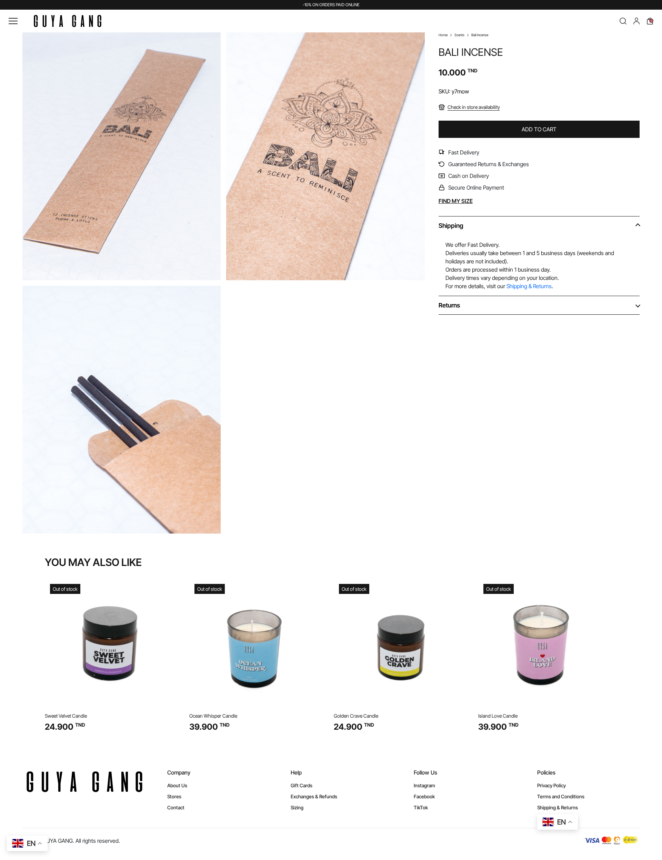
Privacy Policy (551, 785)
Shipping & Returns (529, 286)
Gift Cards (301, 785)
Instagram (424, 785)
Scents (459, 35)
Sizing (297, 807)
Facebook (424, 796)
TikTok (421, 807)
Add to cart (539, 129)
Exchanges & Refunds (314, 796)
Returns (449, 305)
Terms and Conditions (560, 796)
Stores (174, 796)
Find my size (456, 201)
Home (443, 35)
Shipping (451, 225)
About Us (177, 785)
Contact (175, 807)
